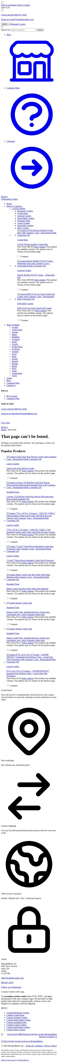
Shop (8, 35)
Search (40, 30)
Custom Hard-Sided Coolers (18, 1020)
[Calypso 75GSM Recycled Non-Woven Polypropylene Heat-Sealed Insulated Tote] (31, 485)
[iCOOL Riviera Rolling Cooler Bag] (37, 233)
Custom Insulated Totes (16, 1022)
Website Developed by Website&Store (15, 1060)
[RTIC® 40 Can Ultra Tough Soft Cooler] (37, 296)
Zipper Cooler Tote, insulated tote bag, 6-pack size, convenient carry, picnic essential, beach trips (28, 613)
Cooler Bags (22, 240)
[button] (4, 197)
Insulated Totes (12, 492)
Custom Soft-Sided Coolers (18, 1027)
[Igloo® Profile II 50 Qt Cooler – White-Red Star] (37, 263)
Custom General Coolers (17, 1017)
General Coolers (24, 270)
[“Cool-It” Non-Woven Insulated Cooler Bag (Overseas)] (31, 549)
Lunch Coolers (12, 464)
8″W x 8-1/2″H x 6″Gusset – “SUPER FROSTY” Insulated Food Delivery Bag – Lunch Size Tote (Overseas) (28, 673)
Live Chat (5, 423)
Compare (24, 256)
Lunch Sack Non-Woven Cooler (20, 468)
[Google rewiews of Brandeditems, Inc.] (22, 1041)
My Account (11, 396)
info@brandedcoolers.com (12, 978)
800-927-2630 (7, 982)
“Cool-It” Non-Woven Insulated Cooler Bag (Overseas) (30, 560)
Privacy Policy (51, 1046)
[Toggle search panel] (2, 27)
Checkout (10, 141)
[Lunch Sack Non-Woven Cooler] (31, 458)
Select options (40, 247)
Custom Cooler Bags (15, 1015)
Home (3, 430)
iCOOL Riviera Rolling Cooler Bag (32, 244)
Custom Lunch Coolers (16, 1025)
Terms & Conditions (34, 1046)
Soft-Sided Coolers (25, 303)
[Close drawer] (2, 10)
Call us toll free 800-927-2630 (14, 15)
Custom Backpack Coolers (17, 1013)
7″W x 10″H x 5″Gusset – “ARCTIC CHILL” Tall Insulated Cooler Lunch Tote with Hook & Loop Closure (30, 531)
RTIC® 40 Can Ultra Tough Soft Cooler (34, 308)
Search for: (5, 30)
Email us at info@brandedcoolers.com (17, 19)
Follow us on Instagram (11, 987)
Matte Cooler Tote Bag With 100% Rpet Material (27, 589)
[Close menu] (2, 2)
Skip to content (23, 5)
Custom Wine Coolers (15, 1030)
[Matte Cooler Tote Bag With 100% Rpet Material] (31, 577)
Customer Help (12, 88)
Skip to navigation (9, 5)
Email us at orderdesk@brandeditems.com (19, 413)
